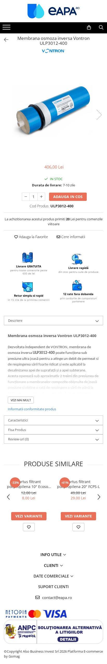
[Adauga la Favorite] (29, 527)
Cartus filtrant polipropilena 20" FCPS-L (78, 484)
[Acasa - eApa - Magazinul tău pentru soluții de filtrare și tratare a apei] (53, 11)
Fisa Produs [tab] (17, 429)
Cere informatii (72, 236)
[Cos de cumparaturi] (89, 27)
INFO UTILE (52, 554)
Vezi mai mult (21, 400)
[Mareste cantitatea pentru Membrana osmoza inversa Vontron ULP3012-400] (41, 197)
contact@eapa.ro (56, 597)
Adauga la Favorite (33, 236)
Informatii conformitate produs (32, 409)
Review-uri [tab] (18, 439)
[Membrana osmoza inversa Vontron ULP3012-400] (53, 109)
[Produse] (7, 29)
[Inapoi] (4, 39)
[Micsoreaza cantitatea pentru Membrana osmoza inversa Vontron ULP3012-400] (26, 197)
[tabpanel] (53, 109)
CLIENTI (51, 565)
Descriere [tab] (15, 320)
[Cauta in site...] (101, 27)
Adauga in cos (68, 196)
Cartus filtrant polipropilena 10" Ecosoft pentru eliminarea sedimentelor (29, 484)
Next (99, 115)
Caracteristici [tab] (18, 420)
